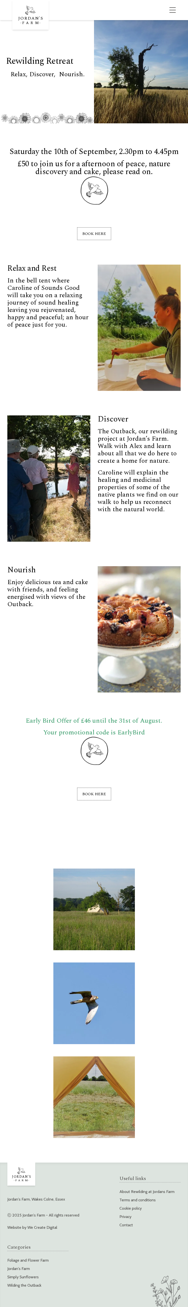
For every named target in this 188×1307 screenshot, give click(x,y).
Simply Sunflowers (23, 1277)
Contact (126, 1225)
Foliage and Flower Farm (28, 1260)
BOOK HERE (94, 234)
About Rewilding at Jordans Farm (147, 1191)
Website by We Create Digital (32, 1227)
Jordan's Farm (18, 1268)
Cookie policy (130, 1208)
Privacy (125, 1216)
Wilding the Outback (24, 1285)
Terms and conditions (137, 1200)
